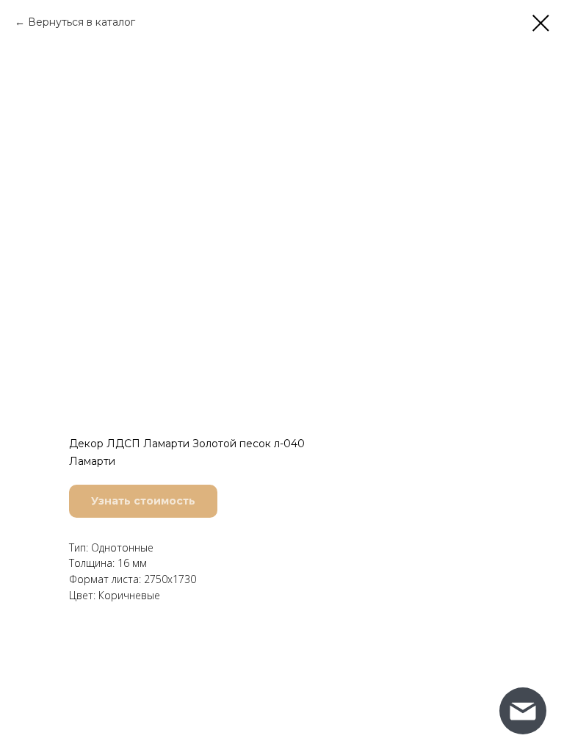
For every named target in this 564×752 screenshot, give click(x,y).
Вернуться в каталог (81, 22)
